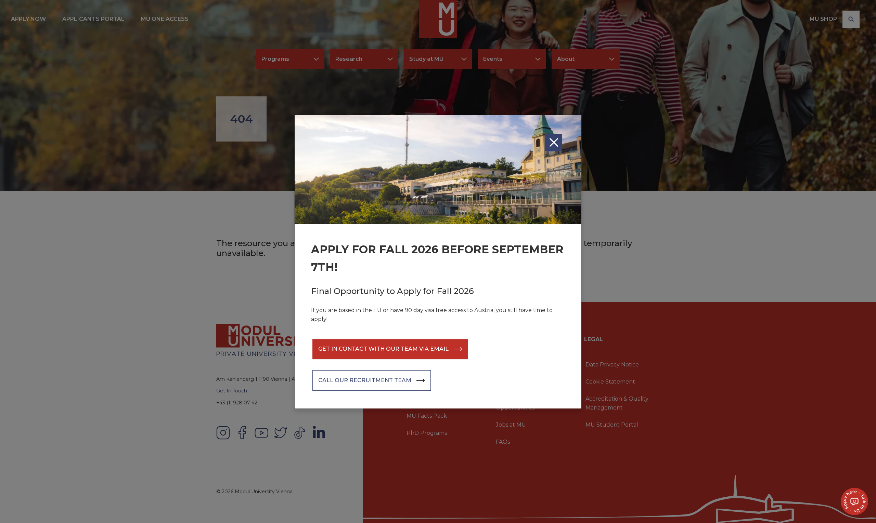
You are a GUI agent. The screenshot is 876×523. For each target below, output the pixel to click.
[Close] (553, 142)
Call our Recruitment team (364, 380)
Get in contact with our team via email (383, 349)
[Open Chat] (854, 501)
